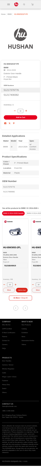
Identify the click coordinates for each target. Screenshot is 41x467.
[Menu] (8, 4)
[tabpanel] (20, 166)
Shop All (20, 298)
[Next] (25, 308)
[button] (32, 4)
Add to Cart (20, 117)
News (23, 336)
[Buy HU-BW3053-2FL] (15, 232)
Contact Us (5, 340)
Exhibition (25, 332)
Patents (4, 336)
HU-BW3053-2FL (12, 247)
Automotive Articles (28, 340)
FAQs (4, 348)
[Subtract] (4, 284)
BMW (10, 14)
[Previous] (15, 308)
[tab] (13, 213)
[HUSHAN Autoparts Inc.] (16, 4)
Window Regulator (8, 369)
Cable (4, 373)
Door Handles (6, 361)
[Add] (15, 284)
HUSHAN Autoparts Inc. (12, 461)
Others (4, 392)
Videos (24, 344)
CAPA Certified (7, 329)
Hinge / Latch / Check (9, 377)
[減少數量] (15, 111)
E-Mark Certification (8, 332)
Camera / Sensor (7, 365)
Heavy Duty (6, 384)
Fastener (5, 380)
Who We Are (6, 325)
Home (3, 14)
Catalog (24, 329)
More (9, 290)
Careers (4, 344)
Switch (4, 388)
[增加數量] (26, 111)
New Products (26, 325)
